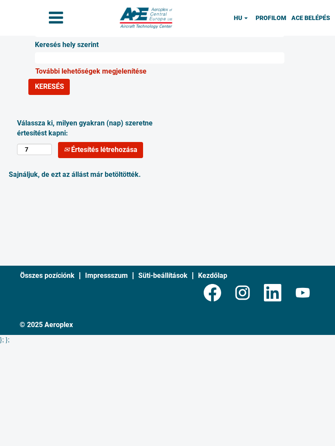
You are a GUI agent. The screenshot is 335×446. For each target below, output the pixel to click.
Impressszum (106, 275)
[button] (56, 17)
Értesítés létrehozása (103, 149)
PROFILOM (271, 17)
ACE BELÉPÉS (310, 17)
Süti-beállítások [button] (163, 275)
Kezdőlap (212, 275)
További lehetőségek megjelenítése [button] (91, 71)
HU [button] (238, 17)
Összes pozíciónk (47, 275)
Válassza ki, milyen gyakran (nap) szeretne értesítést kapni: (85, 128)
